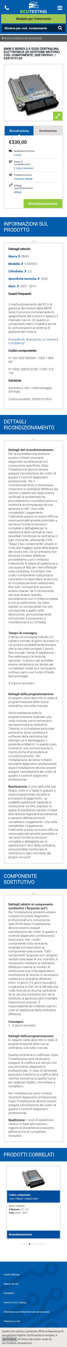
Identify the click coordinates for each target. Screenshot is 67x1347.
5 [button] (32, 1244)
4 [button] (29, 1244)
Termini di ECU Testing (15, 1302)
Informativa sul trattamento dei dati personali (27, 1312)
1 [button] (21, 1244)
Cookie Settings (11, 1274)
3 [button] (27, 1244)
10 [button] (45, 1244)
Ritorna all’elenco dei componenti (23, 38)
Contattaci (9, 1293)
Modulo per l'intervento (33, 19)
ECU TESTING (33, 10)
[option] (33, 1202)
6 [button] (34, 1244)
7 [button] (37, 1244)
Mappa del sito (11, 1284)
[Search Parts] (59, 28)
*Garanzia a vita (12, 1321)
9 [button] (42, 1244)
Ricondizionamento (43, 204)
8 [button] (40, 1244)
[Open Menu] (60, 8)
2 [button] (24, 1244)
